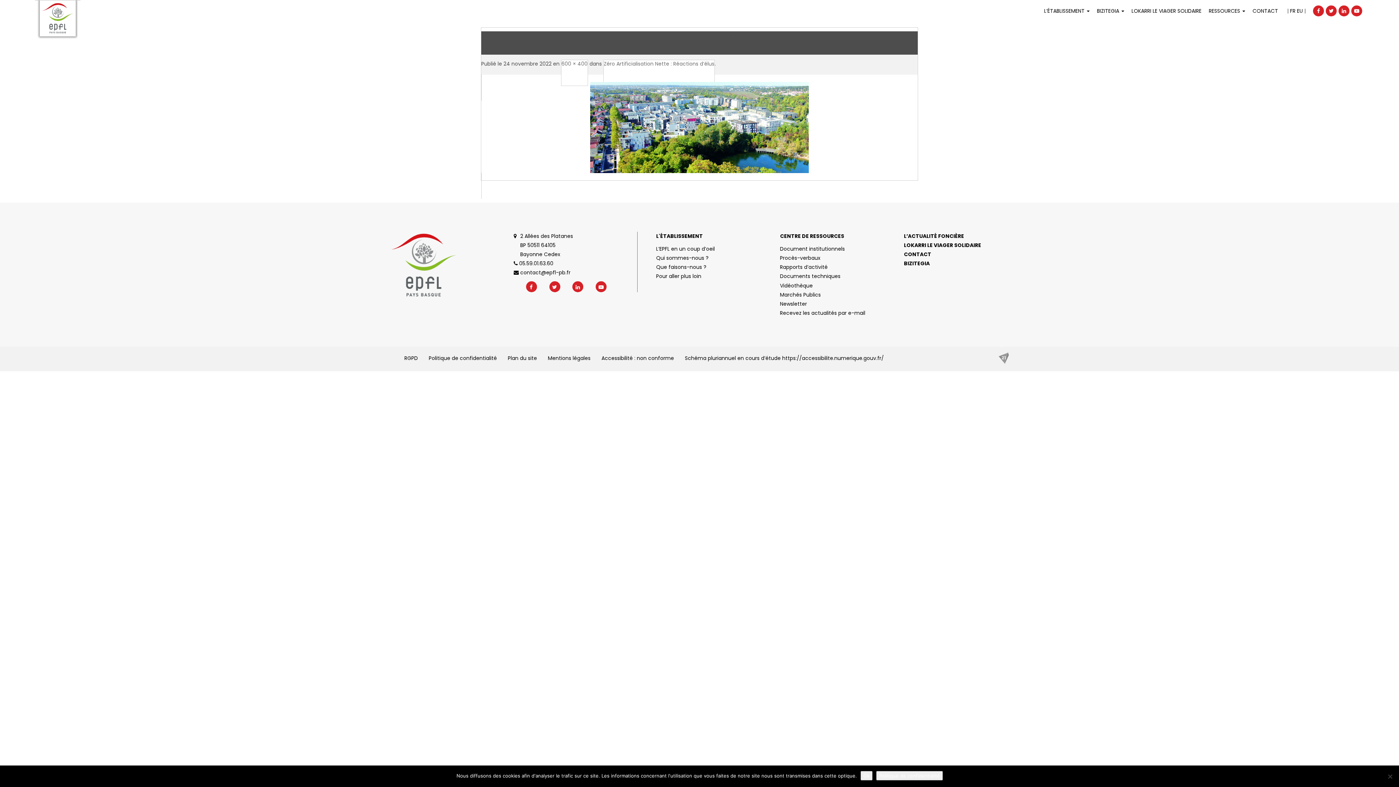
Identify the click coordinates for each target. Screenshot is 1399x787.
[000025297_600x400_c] (699, 136)
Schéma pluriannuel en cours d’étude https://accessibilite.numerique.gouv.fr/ (784, 358)
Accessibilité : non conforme (637, 358)
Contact (1265, 11)
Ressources (1225, 11)
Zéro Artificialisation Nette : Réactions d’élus (659, 63)
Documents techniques (810, 276)
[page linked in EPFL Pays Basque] (1344, 10)
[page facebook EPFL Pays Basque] (1318, 10)
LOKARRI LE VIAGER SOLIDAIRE (1167, 11)
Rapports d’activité (804, 267)
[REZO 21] (1003, 358)
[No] (1390, 776)
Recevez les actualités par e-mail (822, 313)
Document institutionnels (812, 248)
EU (1300, 11)
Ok (866, 776)
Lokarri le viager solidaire (942, 245)
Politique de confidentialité (463, 358)
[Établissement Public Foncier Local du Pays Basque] (58, 18)
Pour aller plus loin (678, 276)
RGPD (411, 358)
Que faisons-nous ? (681, 267)
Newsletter (793, 304)
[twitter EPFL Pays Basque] (1331, 10)
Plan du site (522, 358)
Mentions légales (569, 358)
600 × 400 (574, 63)
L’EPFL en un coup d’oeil (685, 248)
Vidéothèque (796, 285)
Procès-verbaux (800, 258)
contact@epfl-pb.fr (545, 272)
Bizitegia (1109, 11)
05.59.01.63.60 (535, 263)
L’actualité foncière (934, 236)
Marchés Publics (800, 294)
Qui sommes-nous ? (682, 258)
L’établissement (1065, 11)
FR (1293, 11)
